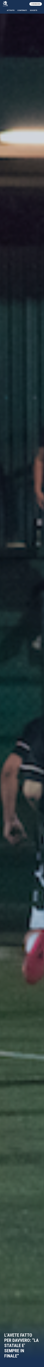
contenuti (22, 10)
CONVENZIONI (35, 4)
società (33, 10)
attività (10, 10)
